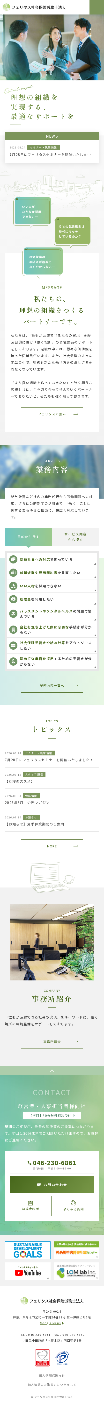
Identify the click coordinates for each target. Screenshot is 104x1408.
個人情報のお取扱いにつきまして (52, 1384)
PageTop (52, 1070)
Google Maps (50, 1323)
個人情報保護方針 (52, 1375)
